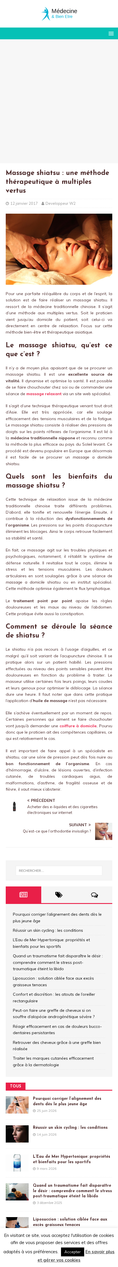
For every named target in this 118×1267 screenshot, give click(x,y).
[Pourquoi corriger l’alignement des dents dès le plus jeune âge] (17, 1110)
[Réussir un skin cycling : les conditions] (17, 1139)
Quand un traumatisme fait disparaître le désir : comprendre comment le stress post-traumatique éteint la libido (58, 962)
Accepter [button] (72, 1252)
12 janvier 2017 (24, 203)
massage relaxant (44, 393)
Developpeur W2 (61, 203)
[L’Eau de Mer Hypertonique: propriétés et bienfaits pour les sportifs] (17, 1168)
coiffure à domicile (78, 725)
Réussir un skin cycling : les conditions (48, 930)
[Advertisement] (59, 101)
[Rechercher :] (59, 871)
